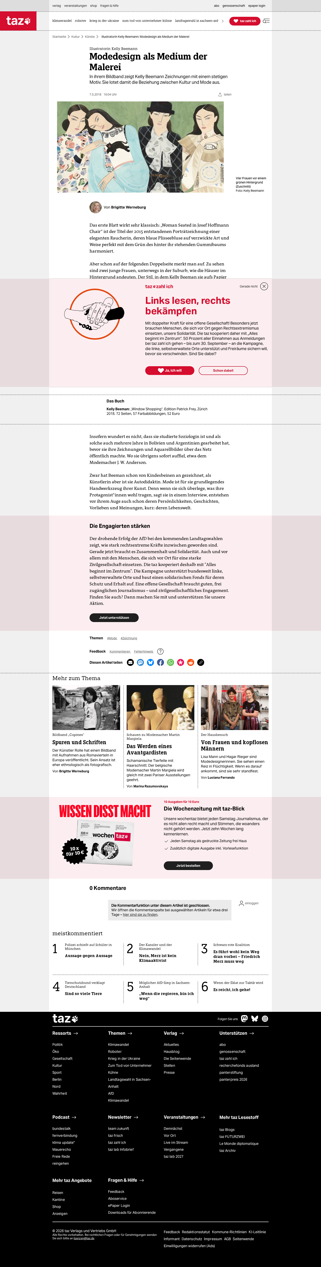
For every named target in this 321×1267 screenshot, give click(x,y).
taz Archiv (227, 1150)
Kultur (75, 36)
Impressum (213, 1239)
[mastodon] (244, 1021)
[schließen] (264, 286)
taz (65, 1019)
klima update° (63, 1142)
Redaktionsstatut (196, 1232)
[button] (266, 21)
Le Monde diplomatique (239, 1143)
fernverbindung (64, 1135)
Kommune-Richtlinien (230, 1232)
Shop (56, 1206)
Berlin (57, 1079)
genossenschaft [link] (234, 6)
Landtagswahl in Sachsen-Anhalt (129, 1083)
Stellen (169, 1065)
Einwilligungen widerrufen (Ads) (189, 1246)
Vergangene (174, 1149)
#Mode (112, 638)
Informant (172, 1239)
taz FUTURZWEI (232, 1136)
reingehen (60, 1163)
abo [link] (216, 6)
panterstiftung (231, 1072)
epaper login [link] (256, 6)
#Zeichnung (129, 638)
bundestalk (61, 1128)
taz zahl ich (228, 1058)
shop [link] (93, 6)
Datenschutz (192, 1239)
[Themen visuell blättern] (222, 21)
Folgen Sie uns (228, 1019)
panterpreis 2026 (233, 1079)
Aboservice (117, 1198)
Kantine (58, 1199)
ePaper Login (119, 1205)
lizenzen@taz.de (84, 1238)
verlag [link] (56, 6)
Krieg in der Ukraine (124, 1058)
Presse (169, 1072)
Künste (90, 36)
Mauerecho (61, 1149)
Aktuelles (171, 1044)
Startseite (59, 36)
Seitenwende (243, 1239)
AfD (111, 1093)
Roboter (115, 1051)
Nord (56, 1086)
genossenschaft (232, 1051)
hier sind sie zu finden (140, 914)
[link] (63, 21)
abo (222, 1044)
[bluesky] (254, 1021)
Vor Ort (170, 1135)
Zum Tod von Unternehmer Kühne (130, 1069)
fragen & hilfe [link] (109, 6)
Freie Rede (61, 1156)
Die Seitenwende (177, 1058)
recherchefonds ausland (239, 1065)
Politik (57, 1044)
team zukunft (118, 1128)
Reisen (57, 1192)
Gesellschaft (62, 1058)
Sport (57, 1072)
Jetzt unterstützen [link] (114, 618)
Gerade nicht (249, 286)
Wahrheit (59, 1093)
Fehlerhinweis (144, 651)
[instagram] (265, 1021)
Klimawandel (118, 1044)
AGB (228, 1239)
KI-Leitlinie (257, 1232)
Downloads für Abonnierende (132, 1212)
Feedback (116, 1191)
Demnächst (173, 1128)
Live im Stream (176, 1142)
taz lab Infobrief (121, 1149)
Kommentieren (120, 651)
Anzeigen (59, 1213)
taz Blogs (227, 1129)
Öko (55, 1051)
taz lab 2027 (173, 1156)
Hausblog (171, 1051)
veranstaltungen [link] (75, 6)
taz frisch (115, 1135)
